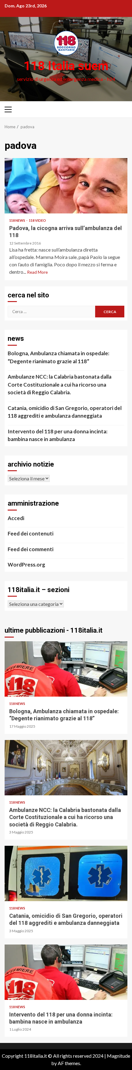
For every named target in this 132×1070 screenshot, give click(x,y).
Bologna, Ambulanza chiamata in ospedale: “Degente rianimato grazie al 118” (58, 357)
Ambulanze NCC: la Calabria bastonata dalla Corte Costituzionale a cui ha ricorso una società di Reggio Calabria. (59, 384)
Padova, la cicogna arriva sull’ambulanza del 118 (66, 185)
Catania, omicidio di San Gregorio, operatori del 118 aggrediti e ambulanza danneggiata (65, 412)
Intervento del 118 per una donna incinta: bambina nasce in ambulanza (57, 435)
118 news (17, 220)
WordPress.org (26, 564)
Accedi (16, 518)
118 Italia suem (66, 66)
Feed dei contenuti (30, 533)
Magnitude (118, 1056)
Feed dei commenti (30, 549)
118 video (37, 220)
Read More (37, 272)
